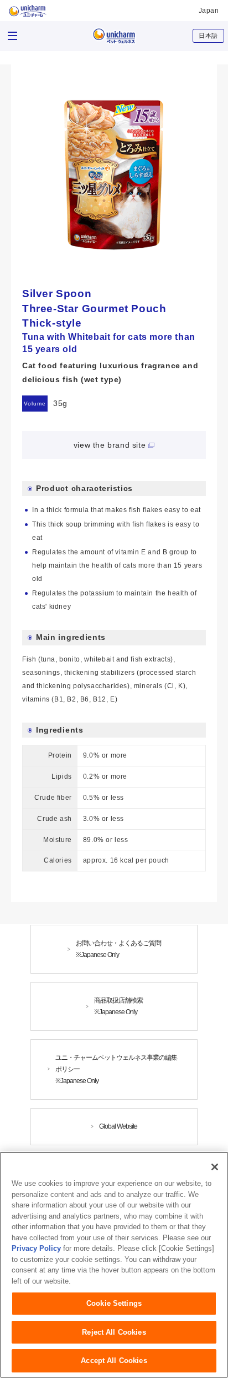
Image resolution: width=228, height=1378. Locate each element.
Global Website (118, 1126)
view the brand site (110, 444)
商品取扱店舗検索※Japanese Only (118, 1006)
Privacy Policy (36, 1248)
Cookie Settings (114, 1303)
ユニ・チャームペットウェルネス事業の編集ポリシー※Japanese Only (116, 1069)
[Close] (215, 1167)
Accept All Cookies (114, 1360)
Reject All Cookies (114, 1332)
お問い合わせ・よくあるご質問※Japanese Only (118, 949)
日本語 (208, 35)
